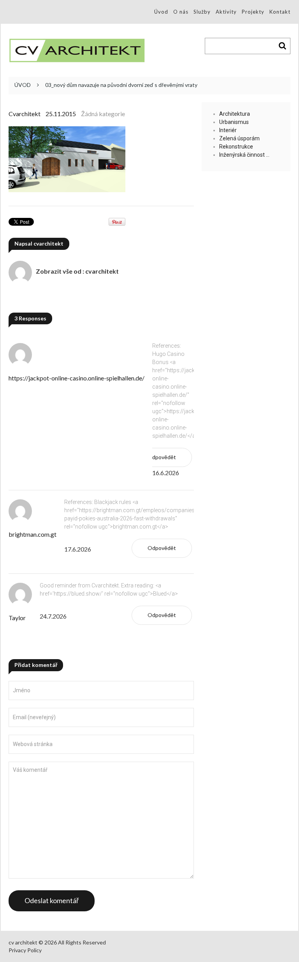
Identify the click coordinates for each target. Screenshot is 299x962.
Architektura (234, 114)
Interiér (228, 130)
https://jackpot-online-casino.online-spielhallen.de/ (76, 378)
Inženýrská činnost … (244, 155)
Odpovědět (162, 457)
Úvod (161, 12)
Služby (202, 12)
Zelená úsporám (239, 138)
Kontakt (279, 12)
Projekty (253, 12)
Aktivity (226, 12)
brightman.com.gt (32, 534)
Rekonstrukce (236, 146)
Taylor (17, 617)
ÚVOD (22, 85)
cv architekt (23, 942)
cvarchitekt (24, 113)
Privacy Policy (25, 950)
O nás (180, 12)
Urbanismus (234, 122)
